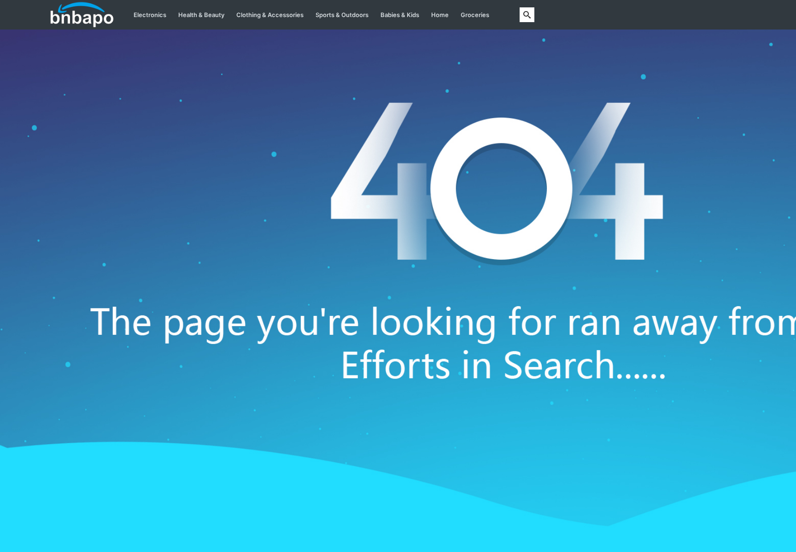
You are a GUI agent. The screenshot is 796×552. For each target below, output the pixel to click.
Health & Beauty (201, 14)
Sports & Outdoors (342, 14)
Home (440, 14)
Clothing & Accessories (270, 14)
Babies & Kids (399, 14)
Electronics (150, 14)
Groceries (475, 14)
